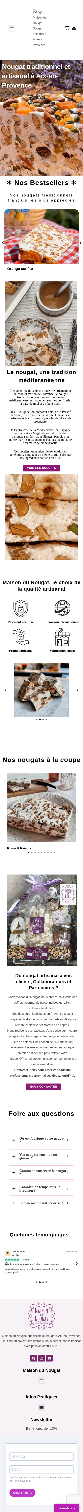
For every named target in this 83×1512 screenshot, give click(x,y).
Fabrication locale (62, 650)
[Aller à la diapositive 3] (43, 719)
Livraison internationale (62, 622)
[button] (11, 28)
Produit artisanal (20, 650)
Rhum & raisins (19, 848)
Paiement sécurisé (21, 622)
